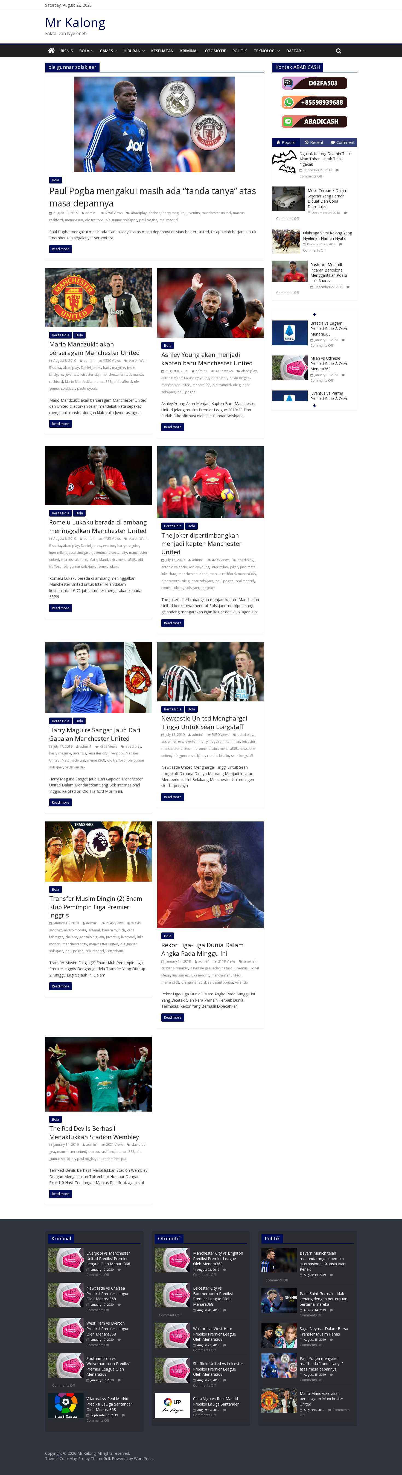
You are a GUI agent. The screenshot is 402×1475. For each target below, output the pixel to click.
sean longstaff (242, 755)
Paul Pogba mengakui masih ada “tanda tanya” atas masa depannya (321, 1364)
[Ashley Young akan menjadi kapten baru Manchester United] (210, 272)
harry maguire (174, 213)
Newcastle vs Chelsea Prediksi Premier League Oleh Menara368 (107, 1293)
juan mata (247, 567)
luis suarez (180, 975)
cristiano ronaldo (174, 968)
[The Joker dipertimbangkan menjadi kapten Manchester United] (210, 450)
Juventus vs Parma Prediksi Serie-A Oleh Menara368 (328, 398)
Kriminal (189, 50)
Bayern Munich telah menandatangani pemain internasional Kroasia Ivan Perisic (322, 1261)
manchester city (75, 944)
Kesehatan (162, 50)
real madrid (168, 220)
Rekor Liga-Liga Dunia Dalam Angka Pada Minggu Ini (202, 949)
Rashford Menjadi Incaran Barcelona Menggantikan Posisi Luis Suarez (328, 272)
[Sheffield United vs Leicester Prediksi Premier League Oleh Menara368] (172, 1360)
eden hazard (222, 968)
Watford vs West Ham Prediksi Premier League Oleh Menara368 (214, 1334)
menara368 (74, 220)
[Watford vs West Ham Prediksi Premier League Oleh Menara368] (172, 1325)
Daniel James (91, 367)
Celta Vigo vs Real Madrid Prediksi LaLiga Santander (216, 1401)
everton (109, 545)
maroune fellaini (205, 748)
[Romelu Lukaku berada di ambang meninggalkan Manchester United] (98, 450)
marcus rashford (74, 559)
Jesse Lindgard (79, 552)
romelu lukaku (108, 566)
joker (234, 567)
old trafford (94, 220)
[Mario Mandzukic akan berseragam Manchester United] (98, 272)
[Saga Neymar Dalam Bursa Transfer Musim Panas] (279, 1325)
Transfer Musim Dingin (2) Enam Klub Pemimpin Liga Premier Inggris (95, 906)
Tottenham (114, 951)
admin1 (91, 213)
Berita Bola (60, 335)
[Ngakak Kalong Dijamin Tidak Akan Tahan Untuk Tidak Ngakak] (285, 149)
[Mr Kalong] (51, 51)
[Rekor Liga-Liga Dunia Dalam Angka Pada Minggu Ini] (210, 825)
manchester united (216, 213)
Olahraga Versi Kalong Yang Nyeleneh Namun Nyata (327, 235)
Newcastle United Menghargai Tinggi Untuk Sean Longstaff (204, 722)
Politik (239, 50)
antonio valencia (174, 377)
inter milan (57, 552)
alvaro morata (75, 930)
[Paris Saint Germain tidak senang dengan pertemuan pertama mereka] (279, 1290)
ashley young (199, 377)
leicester (248, 741)
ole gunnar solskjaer (121, 220)
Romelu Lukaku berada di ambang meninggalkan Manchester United (98, 526)
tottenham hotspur (112, 1158)
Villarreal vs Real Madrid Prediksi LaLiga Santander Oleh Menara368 (109, 1404)
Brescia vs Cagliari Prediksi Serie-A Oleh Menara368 (328, 328)
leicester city (90, 374)
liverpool (117, 753)
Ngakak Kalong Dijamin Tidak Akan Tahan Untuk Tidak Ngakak (325, 159)
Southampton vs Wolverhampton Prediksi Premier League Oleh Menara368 (108, 1366)
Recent (317, 142)
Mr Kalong (75, 22)
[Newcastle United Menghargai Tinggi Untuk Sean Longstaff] (210, 645)
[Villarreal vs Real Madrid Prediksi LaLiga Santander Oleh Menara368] (66, 1395)
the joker (208, 587)
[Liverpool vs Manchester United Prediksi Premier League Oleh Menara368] (66, 1250)
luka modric (200, 975)
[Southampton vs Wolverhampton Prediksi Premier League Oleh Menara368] (66, 1355)
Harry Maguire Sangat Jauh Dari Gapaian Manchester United (94, 734)
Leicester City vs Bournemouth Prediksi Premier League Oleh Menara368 (213, 1296)
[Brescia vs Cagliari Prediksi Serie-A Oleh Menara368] (290, 323)
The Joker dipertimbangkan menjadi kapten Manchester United (201, 543)
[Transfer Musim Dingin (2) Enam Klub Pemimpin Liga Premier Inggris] (98, 825)
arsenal (94, 930)
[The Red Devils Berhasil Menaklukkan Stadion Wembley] (98, 1040)
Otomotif (215, 50)
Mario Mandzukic (78, 381)
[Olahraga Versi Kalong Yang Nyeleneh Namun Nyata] (287, 229)
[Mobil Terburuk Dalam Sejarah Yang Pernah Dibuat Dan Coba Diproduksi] (290, 186)
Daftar (293, 50)
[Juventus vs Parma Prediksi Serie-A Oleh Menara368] (290, 393)
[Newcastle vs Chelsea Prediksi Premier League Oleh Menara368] (66, 1285)
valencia (241, 982)
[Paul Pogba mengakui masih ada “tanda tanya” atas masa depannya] (154, 80)
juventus (193, 213)
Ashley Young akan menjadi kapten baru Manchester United (207, 358)
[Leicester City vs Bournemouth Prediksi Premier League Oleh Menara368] (172, 1285)
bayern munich (113, 930)
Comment (345, 142)
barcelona (219, 377)
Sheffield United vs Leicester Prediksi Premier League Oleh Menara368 (218, 1369)
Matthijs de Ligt (73, 760)
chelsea (155, 213)
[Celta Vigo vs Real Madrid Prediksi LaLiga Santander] (172, 1395)
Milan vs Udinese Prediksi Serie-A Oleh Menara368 (328, 363)
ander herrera (172, 741)
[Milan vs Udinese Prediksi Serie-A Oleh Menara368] (290, 358)
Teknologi (265, 50)
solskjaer (192, 587)
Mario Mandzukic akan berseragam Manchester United (94, 348)
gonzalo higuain (91, 937)
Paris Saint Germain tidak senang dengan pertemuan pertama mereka (323, 1299)
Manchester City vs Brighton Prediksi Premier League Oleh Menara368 (218, 1258)
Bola (84, 50)
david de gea (239, 377)
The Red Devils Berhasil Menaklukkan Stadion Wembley (94, 1132)
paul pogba (148, 220)
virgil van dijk (75, 767)
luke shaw (168, 574)
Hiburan (132, 50)
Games (106, 50)
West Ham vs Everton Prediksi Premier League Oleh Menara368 (107, 1328)
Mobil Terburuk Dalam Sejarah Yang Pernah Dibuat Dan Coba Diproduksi (327, 198)
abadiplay (139, 213)
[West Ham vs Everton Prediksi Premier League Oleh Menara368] (66, 1320)
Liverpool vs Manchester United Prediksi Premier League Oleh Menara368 (108, 1258)
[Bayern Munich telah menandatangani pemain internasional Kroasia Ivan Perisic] (279, 1250)
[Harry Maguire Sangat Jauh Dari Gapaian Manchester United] (98, 645)
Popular (289, 142)
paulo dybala (87, 388)
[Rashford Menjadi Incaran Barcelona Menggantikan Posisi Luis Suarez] (291, 260)
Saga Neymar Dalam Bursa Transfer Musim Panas (324, 1331)
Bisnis (67, 50)
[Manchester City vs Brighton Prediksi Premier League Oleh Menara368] (172, 1250)
